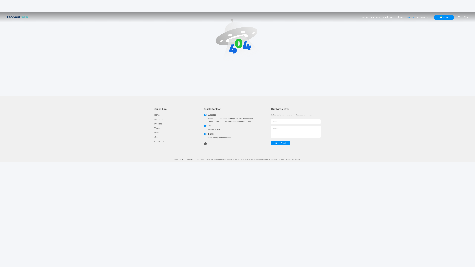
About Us (158, 119)
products (387, 17)
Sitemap (189, 159)
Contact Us (159, 142)
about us (375, 17)
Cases (157, 137)
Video (157, 128)
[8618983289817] (205, 144)
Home (365, 17)
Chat (445, 17)
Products (158, 124)
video (400, 17)
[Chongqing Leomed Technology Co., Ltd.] (17, 17)
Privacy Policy (179, 159)
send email (280, 143)
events (408, 17)
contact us (422, 17)
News (156, 133)
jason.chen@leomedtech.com (219, 138)
